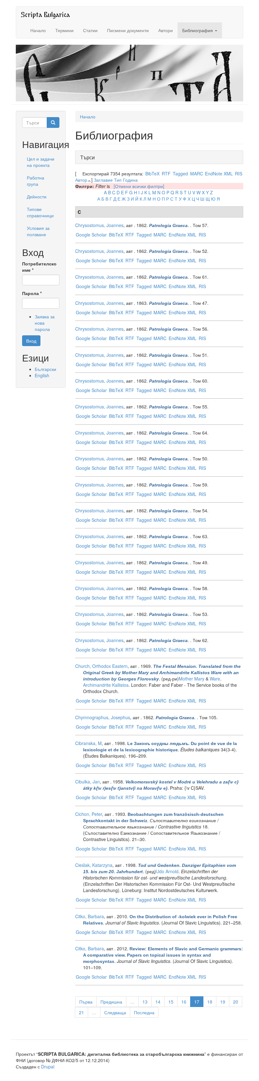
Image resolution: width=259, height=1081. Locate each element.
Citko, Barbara (89, 916)
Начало (38, 30)
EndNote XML (219, 173)
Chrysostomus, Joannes (99, 225)
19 (222, 1002)
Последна (144, 1012)
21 (81, 1012)
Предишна (111, 1002)
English (42, 375)
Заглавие (103, 180)
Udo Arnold (167, 871)
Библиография (198, 30)
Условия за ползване (38, 231)
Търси (89, 157)
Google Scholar (91, 234)
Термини (64, 30)
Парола (32, 293)
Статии (90, 30)
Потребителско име (39, 266)
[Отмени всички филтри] (139, 186)
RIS (238, 173)
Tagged (180, 173)
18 (209, 1002)
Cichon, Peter (88, 814)
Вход (31, 341)
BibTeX (152, 173)
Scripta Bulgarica (45, 14)
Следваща (115, 1012)
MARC (196, 173)
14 (157, 1002)
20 (235, 1002)
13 (145, 1002)
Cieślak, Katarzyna (93, 865)
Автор (81, 180)
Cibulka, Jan (87, 781)
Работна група (35, 180)
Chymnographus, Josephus (102, 717)
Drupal (47, 1066)
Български (45, 369)
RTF (166, 173)
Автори (165, 30)
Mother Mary (191, 678)
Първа (86, 1002)
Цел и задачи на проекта (40, 162)
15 (170, 1002)
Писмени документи (128, 30)
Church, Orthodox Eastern (101, 666)
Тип (118, 180)
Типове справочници (40, 212)
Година (130, 180)
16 (183, 1002)
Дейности (36, 196)
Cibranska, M (88, 743)
